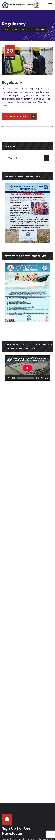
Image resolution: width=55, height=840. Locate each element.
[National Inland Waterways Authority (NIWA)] (21, 5)
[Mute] (42, 378)
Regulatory (12, 82)
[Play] (8, 378)
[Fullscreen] (46, 378)
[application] (27, 368)
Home (7, 30)
